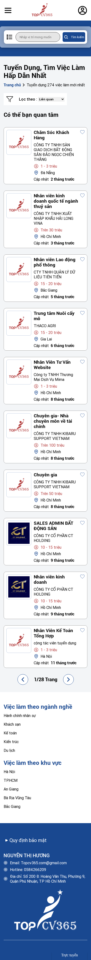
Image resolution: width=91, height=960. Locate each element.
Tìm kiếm (77, 37)
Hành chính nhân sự (20, 715)
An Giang (11, 789)
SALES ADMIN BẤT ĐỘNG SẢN (53, 526)
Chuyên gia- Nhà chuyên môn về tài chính (53, 421)
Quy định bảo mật (28, 840)
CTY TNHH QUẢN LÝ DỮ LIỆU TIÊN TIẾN (54, 274)
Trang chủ (12, 85)
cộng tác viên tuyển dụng (55, 643)
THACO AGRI (45, 325)
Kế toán (10, 733)
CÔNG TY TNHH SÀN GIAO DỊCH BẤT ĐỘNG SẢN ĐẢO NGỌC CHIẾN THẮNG (54, 152)
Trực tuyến (69, 955)
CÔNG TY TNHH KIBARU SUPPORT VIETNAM (55, 436)
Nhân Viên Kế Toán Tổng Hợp (53, 633)
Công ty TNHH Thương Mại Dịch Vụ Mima (53, 377)
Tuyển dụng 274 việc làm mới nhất (56, 84)
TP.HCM (10, 780)
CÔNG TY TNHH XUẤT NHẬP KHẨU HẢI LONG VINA (53, 218)
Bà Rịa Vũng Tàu (17, 797)
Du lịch (9, 750)
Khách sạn (12, 724)
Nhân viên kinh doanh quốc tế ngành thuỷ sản (56, 201)
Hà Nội (9, 771)
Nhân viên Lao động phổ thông (54, 262)
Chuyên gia (45, 475)
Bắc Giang (12, 806)
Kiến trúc (11, 741)
